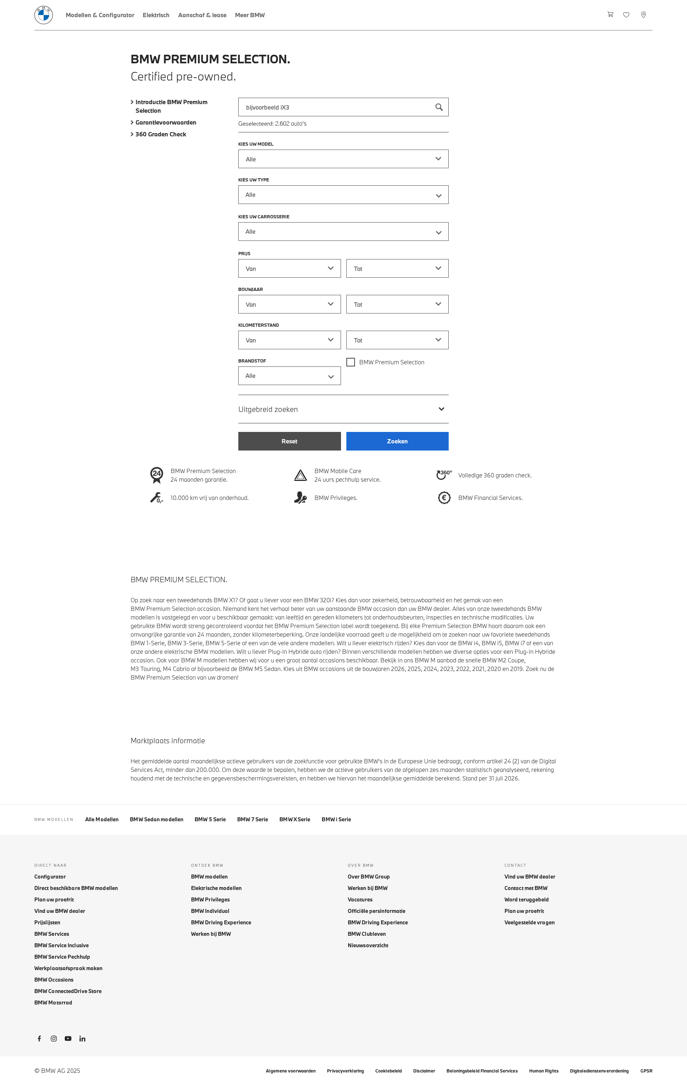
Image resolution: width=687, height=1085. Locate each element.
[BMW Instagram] (54, 1040)
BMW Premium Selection (391, 362)
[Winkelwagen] (610, 15)
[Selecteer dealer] (644, 15)
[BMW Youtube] (68, 1040)
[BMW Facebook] (39, 1040)
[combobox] (343, 107)
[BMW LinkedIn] (82, 1040)
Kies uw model (255, 144)
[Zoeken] (439, 107)
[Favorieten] (627, 15)
